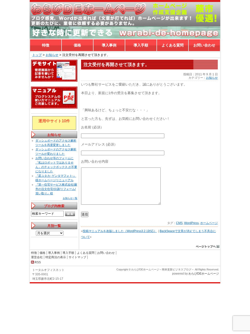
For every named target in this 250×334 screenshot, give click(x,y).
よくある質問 (173, 45)
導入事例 (109, 45)
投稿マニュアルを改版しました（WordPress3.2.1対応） (120, 231)
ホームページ (209, 223)
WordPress (191, 223)
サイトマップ (77, 257)
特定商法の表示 (55, 257)
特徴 (45, 45)
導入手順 (141, 45)
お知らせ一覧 (70, 198)
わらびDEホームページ (203, 273)
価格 (77, 45)
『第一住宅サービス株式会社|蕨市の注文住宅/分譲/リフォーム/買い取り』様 (56, 189)
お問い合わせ (204, 45)
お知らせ (52, 55)
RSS (38, 262)
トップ (37, 55)
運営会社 (37, 257)
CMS (179, 223)
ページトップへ (208, 246)
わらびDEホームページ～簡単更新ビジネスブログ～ (125, 14)
